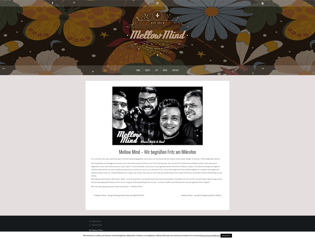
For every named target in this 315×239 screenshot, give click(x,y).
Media (165, 70)
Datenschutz (97, 225)
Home (138, 70)
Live (156, 70)
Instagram (111, 163)
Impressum (96, 221)
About (147, 70)
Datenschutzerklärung (210, 235)
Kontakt (175, 70)
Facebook (98, 163)
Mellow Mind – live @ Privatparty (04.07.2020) (200, 195)
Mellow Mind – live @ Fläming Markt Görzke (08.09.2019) (119, 195)
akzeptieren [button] (226, 236)
